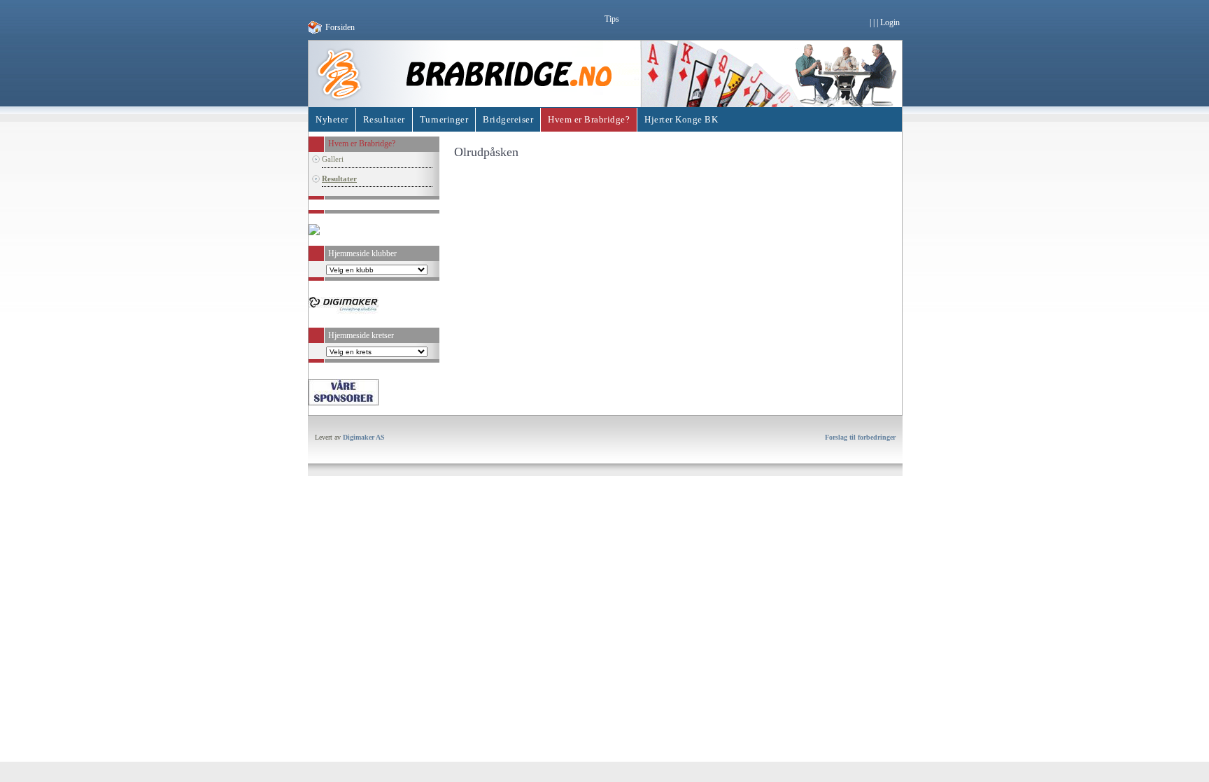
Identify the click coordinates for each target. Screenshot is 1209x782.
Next (454, 393)
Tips (611, 19)
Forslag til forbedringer (860, 437)
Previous (298, 393)
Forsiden (340, 27)
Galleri (333, 159)
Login (890, 22)
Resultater (339, 178)
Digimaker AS (364, 437)
